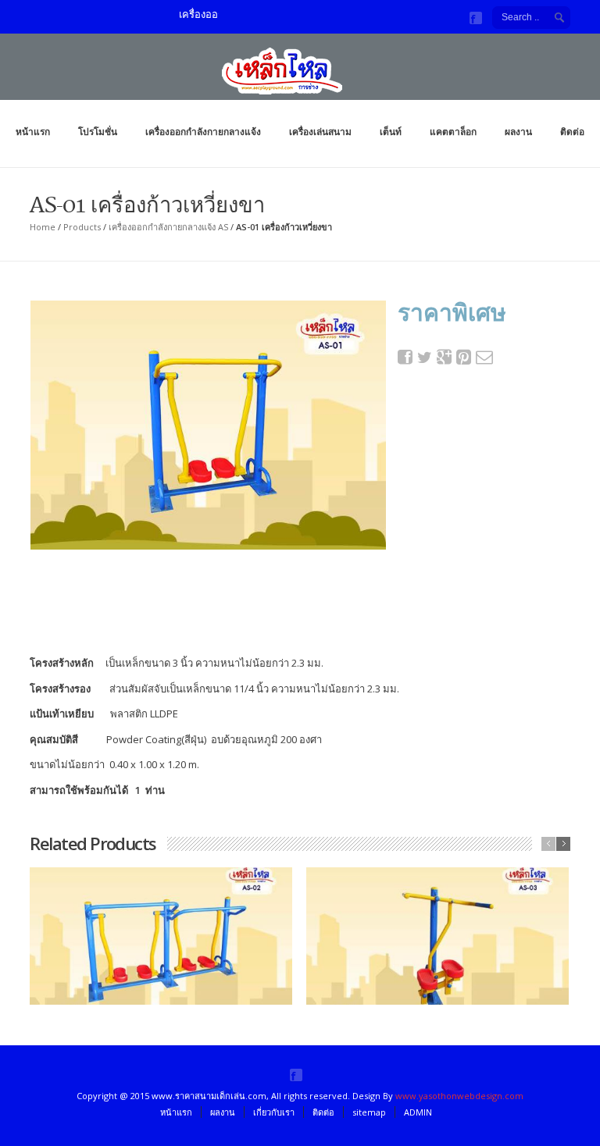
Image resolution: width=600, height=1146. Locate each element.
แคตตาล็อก (453, 131)
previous (548, 844)
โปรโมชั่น (97, 131)
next (563, 844)
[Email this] (483, 357)
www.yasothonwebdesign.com (459, 1096)
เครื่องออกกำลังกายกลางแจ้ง (203, 131)
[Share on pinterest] (464, 357)
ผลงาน (518, 131)
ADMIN (418, 1112)
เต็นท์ (391, 131)
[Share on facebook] (405, 357)
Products (82, 227)
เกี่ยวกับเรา (274, 1112)
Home (42, 227)
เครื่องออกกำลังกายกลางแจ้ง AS (168, 227)
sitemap (369, 1112)
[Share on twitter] (425, 357)
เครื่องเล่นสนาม (320, 131)
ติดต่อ (572, 131)
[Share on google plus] (444, 357)
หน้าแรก (33, 131)
